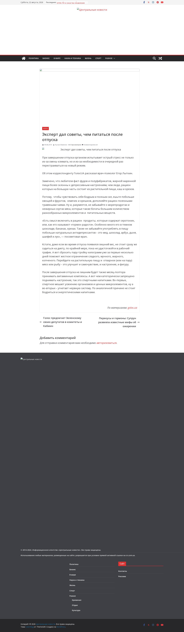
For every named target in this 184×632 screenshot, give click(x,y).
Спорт (98, 58)
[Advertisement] (92, 36)
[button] (113, 58)
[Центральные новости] (24, 58)
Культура (76, 610)
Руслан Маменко (61, 145)
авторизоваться (107, 343)
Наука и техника (72, 58)
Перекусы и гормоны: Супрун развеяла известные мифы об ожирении (117, 322)
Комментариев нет (91, 145)
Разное (108, 58)
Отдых (75, 605)
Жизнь (88, 58)
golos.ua (132, 307)
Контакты (122, 571)
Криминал (76, 600)
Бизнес (46, 58)
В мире (57, 58)
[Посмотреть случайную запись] (160, 58)
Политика (34, 58)
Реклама (122, 576)
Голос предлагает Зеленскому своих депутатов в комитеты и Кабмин (62, 322)
